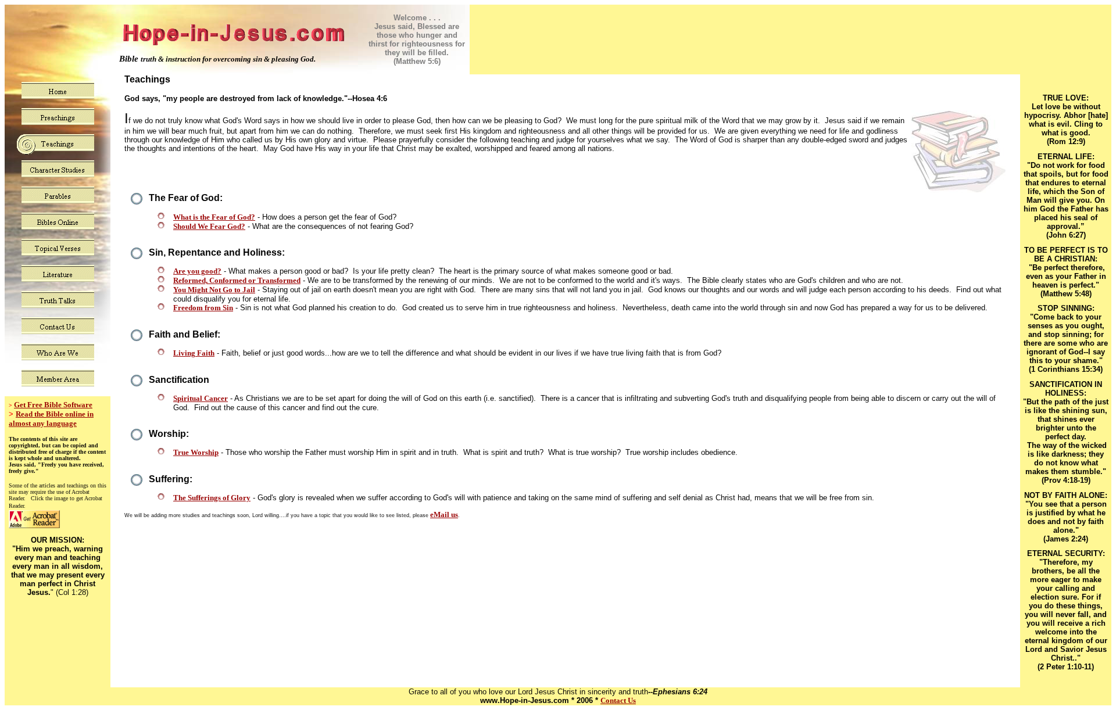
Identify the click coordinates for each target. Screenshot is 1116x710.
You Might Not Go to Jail (214, 289)
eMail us (444, 514)
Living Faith (193, 353)
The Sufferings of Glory (212, 497)
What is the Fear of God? (214, 217)
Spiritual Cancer (200, 398)
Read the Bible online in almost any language (51, 419)
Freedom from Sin (203, 307)
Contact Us (618, 700)
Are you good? (197, 271)
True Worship (196, 452)
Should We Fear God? (209, 226)
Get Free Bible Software (53, 404)
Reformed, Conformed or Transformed (237, 280)
